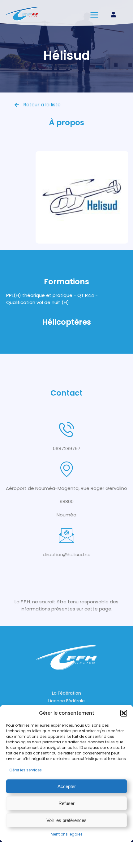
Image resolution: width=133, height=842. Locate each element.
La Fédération (66, 693)
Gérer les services (25, 770)
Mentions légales (67, 834)
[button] (124, 713)
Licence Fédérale (66, 701)
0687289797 (66, 448)
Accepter (67, 786)
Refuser (66, 803)
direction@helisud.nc (66, 554)
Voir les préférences (66, 820)
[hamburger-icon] (95, 15)
